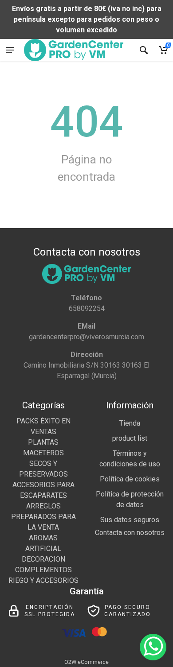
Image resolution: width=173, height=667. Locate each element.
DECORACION (43, 559)
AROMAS (43, 538)
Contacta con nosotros (130, 532)
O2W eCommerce (86, 662)
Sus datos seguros (129, 520)
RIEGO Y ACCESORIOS (43, 580)
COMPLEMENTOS (43, 570)
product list (129, 438)
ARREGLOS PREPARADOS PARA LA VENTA (43, 516)
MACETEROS (43, 453)
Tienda (129, 423)
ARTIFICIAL (43, 548)
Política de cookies (130, 479)
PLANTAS (43, 442)
